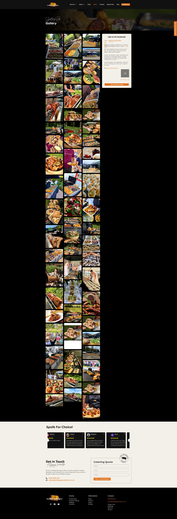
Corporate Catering (74, 500)
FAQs (89, 4)
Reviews (102, 4)
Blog (118, 4)
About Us (72, 4)
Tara (95, 434)
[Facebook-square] (54, 504)
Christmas (71, 504)
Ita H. (75, 434)
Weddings (71, 502)
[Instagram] (50, 504)
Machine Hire (110, 4)
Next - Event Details (102, 479)
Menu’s (81, 4)
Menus (90, 499)
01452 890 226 (111, 499)
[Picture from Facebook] (108, 73)
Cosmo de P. (118, 434)
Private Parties (73, 499)
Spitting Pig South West (114, 40)
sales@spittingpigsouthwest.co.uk (117, 501)
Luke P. (55, 434)
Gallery (95, 4)
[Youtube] (58, 504)
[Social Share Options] (128, 79)
